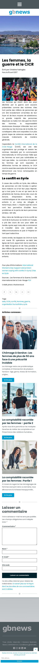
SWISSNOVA (13, 644)
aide (4, 301)
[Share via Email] (28, 292)
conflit (13, 301)
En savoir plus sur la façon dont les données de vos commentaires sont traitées (18, 586)
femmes (20, 301)
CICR (8, 301)
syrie (25, 304)
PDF (29, 280)
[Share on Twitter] (10, 292)
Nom (4, 549)
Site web (5, 565)
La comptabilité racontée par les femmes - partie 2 (17, 421)
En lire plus (8, 380)
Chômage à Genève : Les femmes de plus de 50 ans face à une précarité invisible (18, 357)
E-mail (5, 557)
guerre (27, 301)
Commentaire (9, 526)
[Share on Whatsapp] (22, 292)
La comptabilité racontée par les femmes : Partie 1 (17, 479)
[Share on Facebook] (4, 292)
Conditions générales (28, 644)
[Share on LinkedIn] (16, 292)
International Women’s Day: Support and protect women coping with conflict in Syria (17, 268)
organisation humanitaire (12, 304)
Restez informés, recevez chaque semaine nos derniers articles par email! (19, 654)
